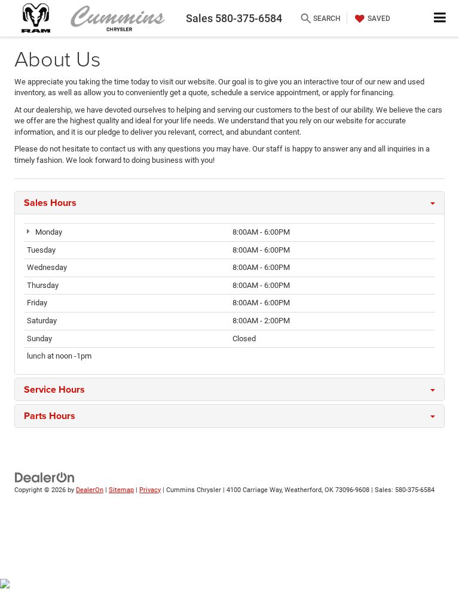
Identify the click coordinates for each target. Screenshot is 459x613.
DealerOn (89, 490)
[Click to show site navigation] (440, 18)
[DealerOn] (44, 476)
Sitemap (121, 490)
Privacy (150, 490)
